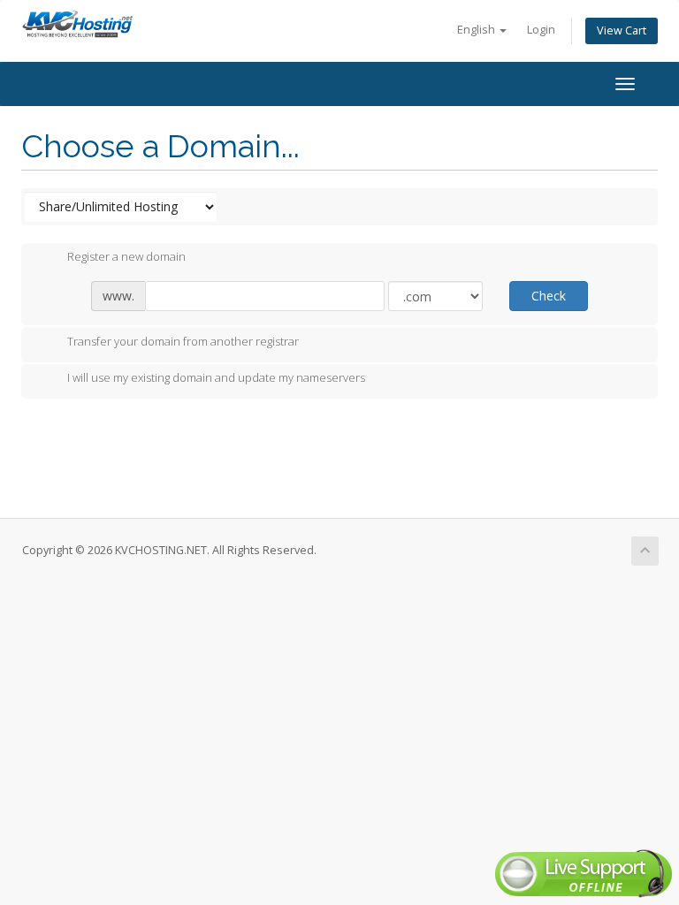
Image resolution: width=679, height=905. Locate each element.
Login (541, 29)
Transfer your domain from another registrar (183, 341)
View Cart (621, 30)
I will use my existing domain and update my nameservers (216, 378)
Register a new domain (126, 257)
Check (548, 295)
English (477, 29)
